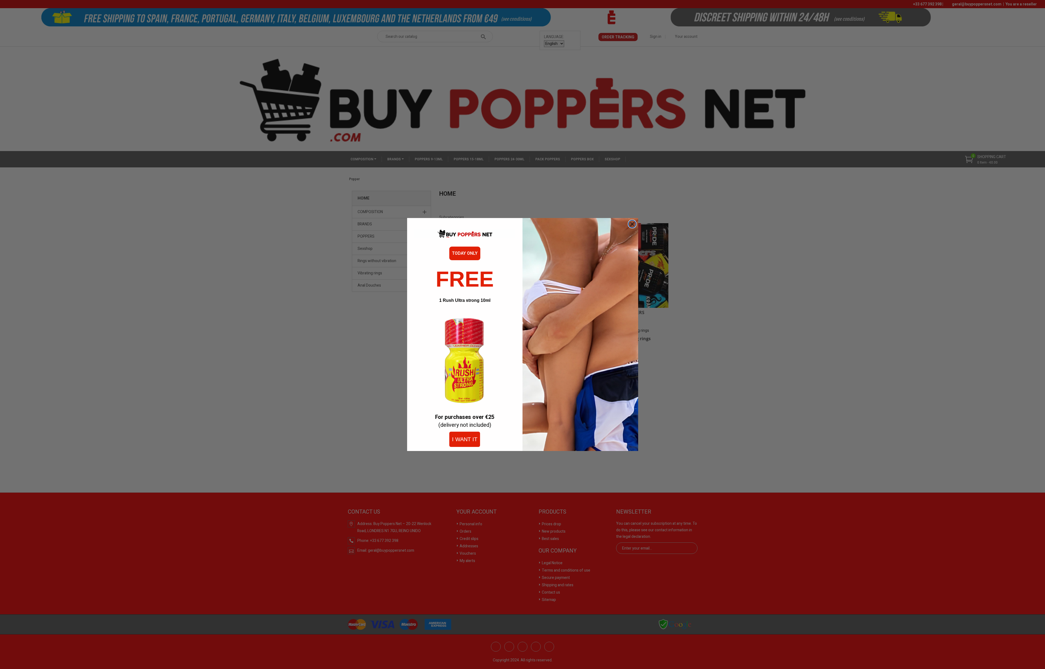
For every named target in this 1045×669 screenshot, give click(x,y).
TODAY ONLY (465, 253)
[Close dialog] (632, 224)
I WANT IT (464, 439)
